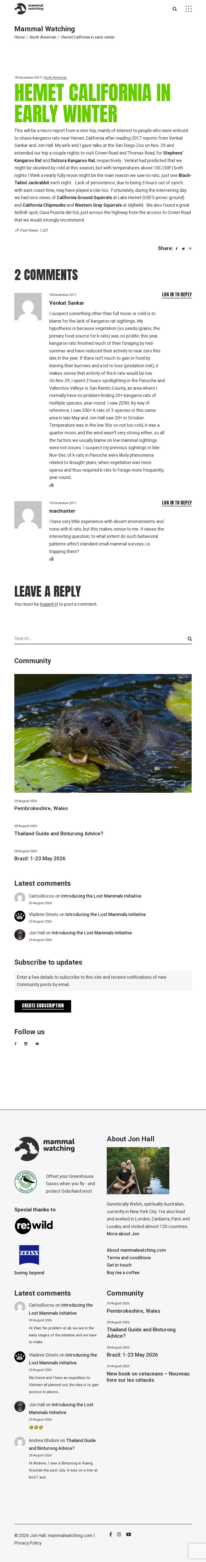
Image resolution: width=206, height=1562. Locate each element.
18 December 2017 (27, 77)
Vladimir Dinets (44, 914)
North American (43, 37)
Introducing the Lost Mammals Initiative (101, 896)
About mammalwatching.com (136, 1250)
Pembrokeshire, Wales (41, 808)
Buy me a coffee (123, 1273)
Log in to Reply (177, 294)
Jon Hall (37, 933)
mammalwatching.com (70, 1536)
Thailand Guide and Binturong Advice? (58, 834)
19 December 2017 (62, 503)
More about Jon (123, 1234)
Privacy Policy (27, 1543)
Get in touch (119, 1265)
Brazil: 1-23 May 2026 (40, 859)
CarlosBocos (41, 896)
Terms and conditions (129, 1258)
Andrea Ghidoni (44, 1440)
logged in (49, 604)
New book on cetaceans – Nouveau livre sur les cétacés (148, 1377)
